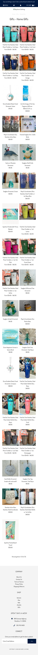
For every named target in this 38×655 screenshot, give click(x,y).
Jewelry (19, 605)
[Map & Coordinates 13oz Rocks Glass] (27, 305)
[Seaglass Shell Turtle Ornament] (27, 152)
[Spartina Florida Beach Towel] (10, 529)
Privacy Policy (19, 584)
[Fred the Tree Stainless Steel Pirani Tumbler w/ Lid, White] (10, 277)
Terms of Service (19, 582)
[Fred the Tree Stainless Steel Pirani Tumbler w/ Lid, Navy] (10, 62)
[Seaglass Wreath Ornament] (10, 308)
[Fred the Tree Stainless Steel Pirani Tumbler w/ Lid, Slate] (10, 437)
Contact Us (19, 579)
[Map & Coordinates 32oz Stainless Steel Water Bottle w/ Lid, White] (27, 496)
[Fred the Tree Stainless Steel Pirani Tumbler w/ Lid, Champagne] (27, 437)
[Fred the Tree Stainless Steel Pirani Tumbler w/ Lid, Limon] (27, 211)
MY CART (30, 5)
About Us (19, 577)
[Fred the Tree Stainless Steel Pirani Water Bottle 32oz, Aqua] (10, 404)
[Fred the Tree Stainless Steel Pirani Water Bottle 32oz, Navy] (27, 368)
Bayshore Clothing (24, 649)
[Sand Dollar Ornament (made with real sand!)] (10, 468)
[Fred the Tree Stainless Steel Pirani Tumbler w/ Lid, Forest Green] (27, 247)
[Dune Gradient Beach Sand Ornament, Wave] (10, 93)
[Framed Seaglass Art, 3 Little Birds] (27, 124)
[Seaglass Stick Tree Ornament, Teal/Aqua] (27, 337)
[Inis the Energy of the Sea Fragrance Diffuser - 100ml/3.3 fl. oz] (27, 93)
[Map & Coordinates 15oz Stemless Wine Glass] (10, 124)
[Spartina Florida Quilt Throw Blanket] (10, 213)
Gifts (19, 607)
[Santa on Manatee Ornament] (10, 152)
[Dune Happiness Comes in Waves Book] (10, 337)
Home (13, 14)
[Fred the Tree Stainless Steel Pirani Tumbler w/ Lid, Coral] (27, 34)
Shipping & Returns (19, 586)
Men (19, 600)
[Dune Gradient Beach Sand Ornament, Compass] (10, 365)
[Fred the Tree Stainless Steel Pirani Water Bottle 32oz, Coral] (27, 404)
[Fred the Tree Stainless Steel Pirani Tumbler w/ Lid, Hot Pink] (10, 247)
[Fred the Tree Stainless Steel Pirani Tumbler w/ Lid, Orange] (27, 62)
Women (19, 598)
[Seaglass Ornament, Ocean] (10, 181)
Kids (19, 603)
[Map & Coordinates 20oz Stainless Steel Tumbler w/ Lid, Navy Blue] (27, 181)
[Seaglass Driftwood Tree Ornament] (27, 277)
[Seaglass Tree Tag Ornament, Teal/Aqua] (27, 468)
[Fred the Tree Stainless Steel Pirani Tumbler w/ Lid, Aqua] (10, 34)
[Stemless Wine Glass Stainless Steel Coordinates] (10, 496)
